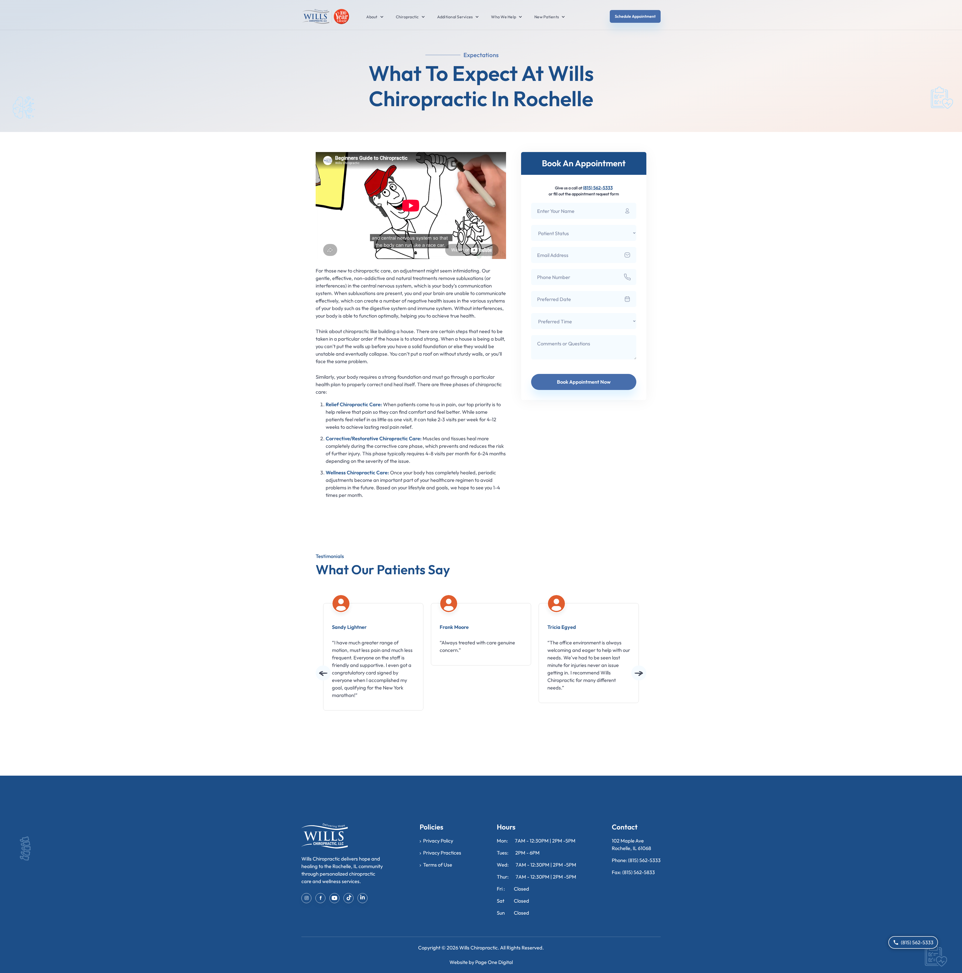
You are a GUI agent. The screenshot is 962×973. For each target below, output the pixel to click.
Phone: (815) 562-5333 (636, 860)
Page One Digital (494, 962)
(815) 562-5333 (598, 188)
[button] (371, 17)
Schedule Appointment (635, 16)
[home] (325, 16)
